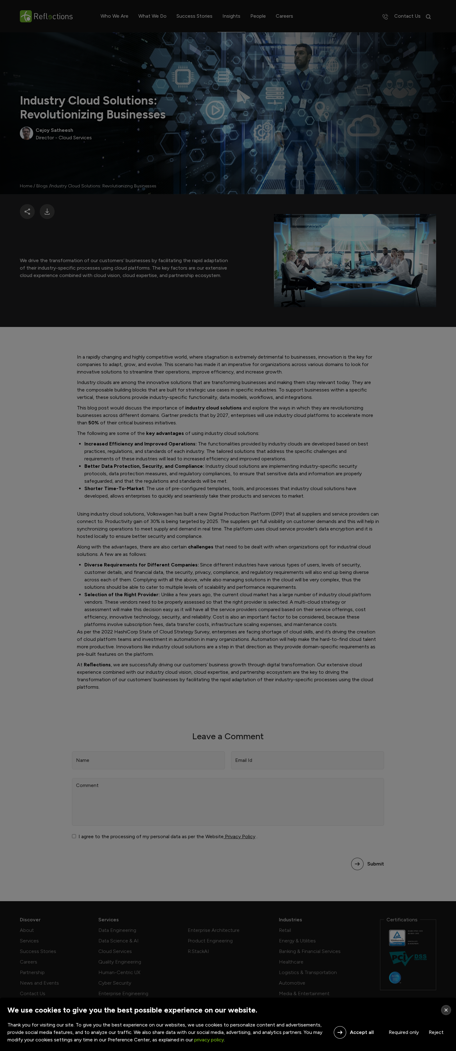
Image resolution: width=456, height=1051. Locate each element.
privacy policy (209, 1040)
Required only (404, 1032)
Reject (436, 1032)
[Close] (446, 1010)
